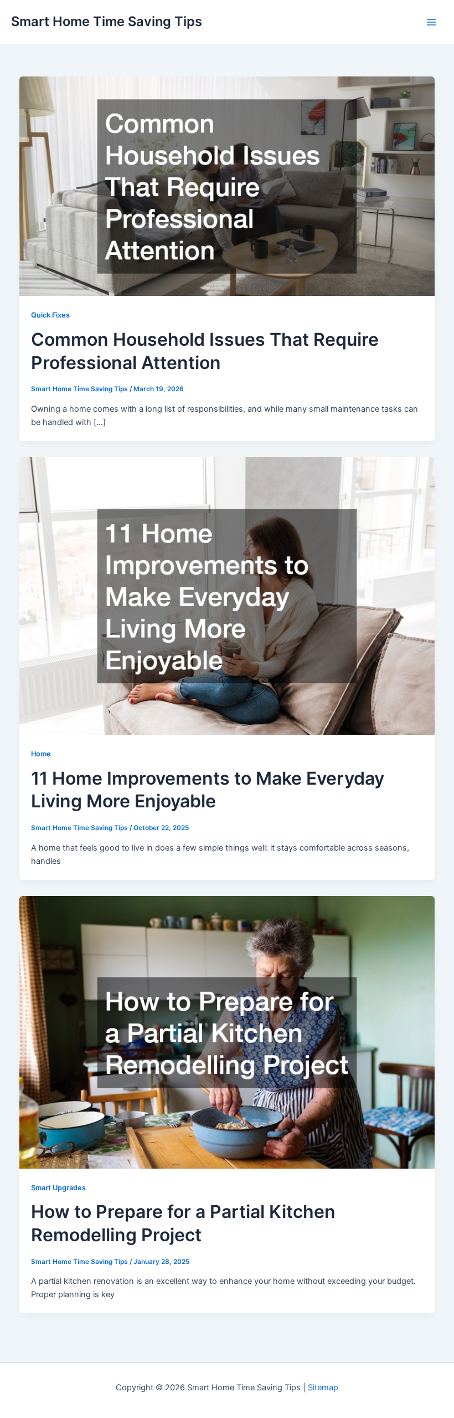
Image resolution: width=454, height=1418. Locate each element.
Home (41, 754)
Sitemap (323, 1388)
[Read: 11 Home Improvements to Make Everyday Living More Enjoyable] (227, 596)
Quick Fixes (50, 315)
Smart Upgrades (58, 1188)
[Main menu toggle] (431, 22)
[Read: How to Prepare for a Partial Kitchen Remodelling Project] (227, 1032)
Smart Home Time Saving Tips (106, 21)
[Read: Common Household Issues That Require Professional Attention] (227, 186)
